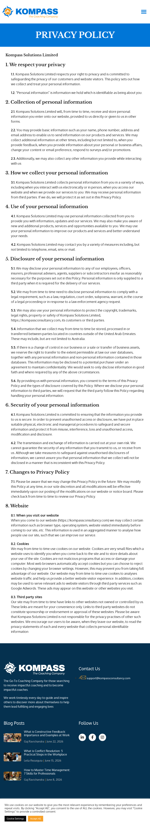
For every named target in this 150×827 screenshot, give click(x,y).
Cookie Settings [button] (15, 818)
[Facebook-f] (92, 737)
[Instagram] (102, 737)
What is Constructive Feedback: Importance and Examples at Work (47, 733)
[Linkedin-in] (82, 737)
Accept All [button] (35, 818)
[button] (143, 11)
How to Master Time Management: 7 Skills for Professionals (47, 771)
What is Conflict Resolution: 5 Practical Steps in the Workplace (45, 752)
